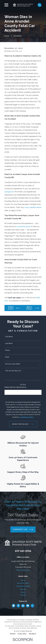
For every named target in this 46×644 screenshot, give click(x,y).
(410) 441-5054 (14, 298)
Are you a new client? (12, 364)
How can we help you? (13, 370)
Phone (7, 350)
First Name (9, 336)
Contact (23, 595)
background (9, 192)
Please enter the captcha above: (15, 387)
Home (23, 580)
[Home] (23, 5)
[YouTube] (28, 606)
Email (7, 357)
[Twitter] (32, 606)
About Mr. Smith (23, 583)
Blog (23, 592)
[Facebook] (18, 606)
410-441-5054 (23, 550)
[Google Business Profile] (14, 606)
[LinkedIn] (23, 606)
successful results (24, 226)
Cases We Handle (23, 586)
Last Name (9, 343)
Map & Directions (23, 570)
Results (23, 589)
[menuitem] (12, 633)
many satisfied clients (33, 207)
